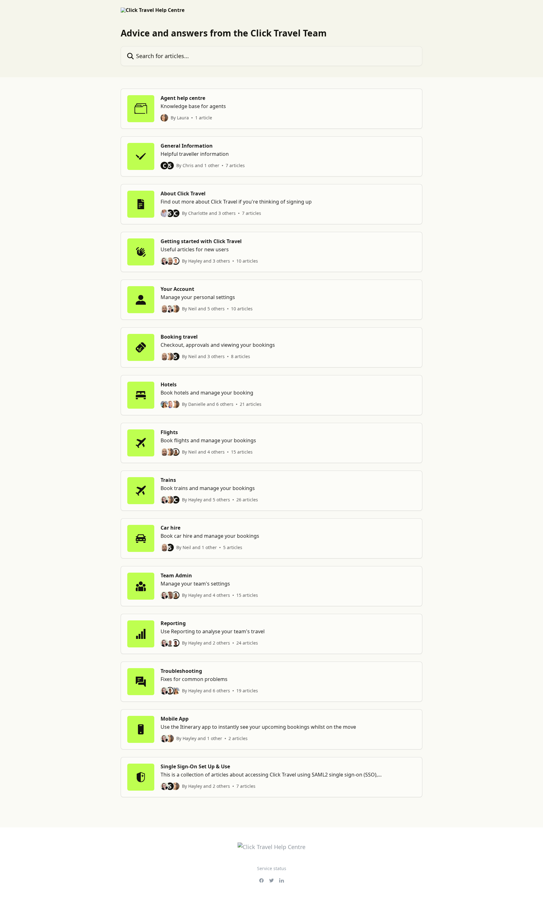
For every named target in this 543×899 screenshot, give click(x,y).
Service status (271, 868)
